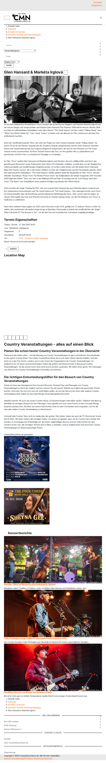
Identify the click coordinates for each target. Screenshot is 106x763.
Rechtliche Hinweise (32, 758)
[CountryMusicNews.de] (22, 17)
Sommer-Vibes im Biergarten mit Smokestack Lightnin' (30, 584)
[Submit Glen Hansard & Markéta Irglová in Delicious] (18, 338)
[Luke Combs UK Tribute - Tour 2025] (27, 458)
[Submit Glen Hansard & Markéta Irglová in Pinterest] (25, 338)
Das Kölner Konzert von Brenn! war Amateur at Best (28, 692)
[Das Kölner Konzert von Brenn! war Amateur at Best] (53, 667)
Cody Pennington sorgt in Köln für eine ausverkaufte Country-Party (35, 638)
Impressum (48, 758)
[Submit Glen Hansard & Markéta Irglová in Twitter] (10, 338)
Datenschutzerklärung (13, 758)
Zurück (13, 249)
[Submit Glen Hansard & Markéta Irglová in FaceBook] (6, 338)
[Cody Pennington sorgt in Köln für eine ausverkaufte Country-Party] (53, 613)
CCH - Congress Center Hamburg (33, 238)
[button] (13, 729)
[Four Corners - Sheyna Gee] (27, 506)
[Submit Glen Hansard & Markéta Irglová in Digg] (21, 338)
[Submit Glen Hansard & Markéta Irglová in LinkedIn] (14, 338)
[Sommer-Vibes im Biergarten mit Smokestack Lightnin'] (53, 559)
